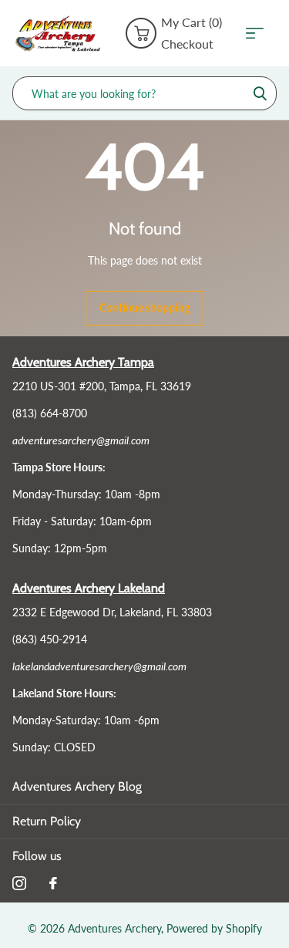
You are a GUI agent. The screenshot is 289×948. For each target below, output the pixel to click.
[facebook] (53, 883)
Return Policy (46, 821)
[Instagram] (19, 883)
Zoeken (260, 93)
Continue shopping (144, 307)
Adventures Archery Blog (77, 786)
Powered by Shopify (214, 928)
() (191, 22)
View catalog (260, 33)
